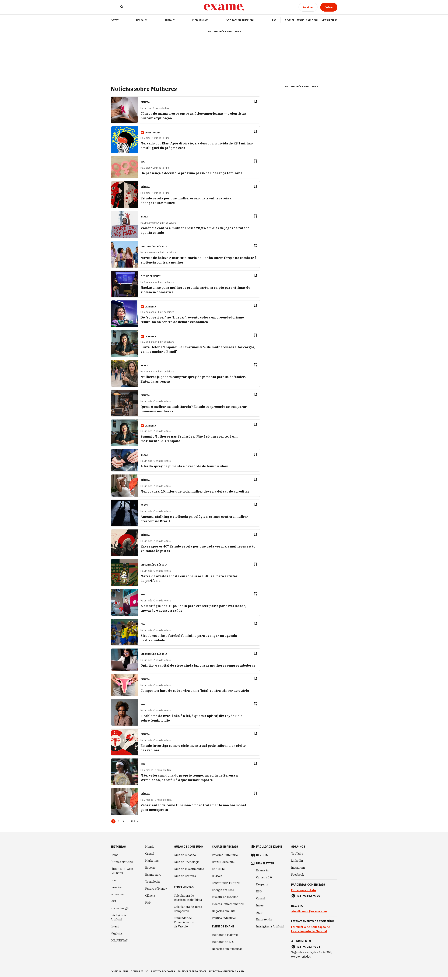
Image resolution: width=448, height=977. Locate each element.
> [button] (137, 821)
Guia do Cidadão (185, 855)
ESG (274, 20)
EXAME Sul (219, 869)
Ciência (150, 895)
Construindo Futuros (226, 883)
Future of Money (156, 888)
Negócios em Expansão (227, 949)
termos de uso (139, 971)
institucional (119, 971)
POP (148, 902)
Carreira (116, 887)
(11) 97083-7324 (308, 946)
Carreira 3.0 (264, 877)
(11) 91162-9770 (308, 896)
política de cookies (163, 971)
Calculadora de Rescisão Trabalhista (188, 898)
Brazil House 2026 (224, 862)
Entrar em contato (303, 890)
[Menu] (113, 7)
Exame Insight (120, 908)
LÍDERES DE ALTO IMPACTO (122, 871)
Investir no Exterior (225, 897)
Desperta (262, 884)
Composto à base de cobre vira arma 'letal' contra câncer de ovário (195, 691)
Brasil (114, 880)
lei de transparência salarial (227, 971)
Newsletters (329, 20)
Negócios (142, 20)
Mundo (149, 846)
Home (114, 855)
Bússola (162, 246)
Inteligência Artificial (240, 20)
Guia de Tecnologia (187, 862)
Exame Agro (153, 874)
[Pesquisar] (122, 7)
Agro (259, 912)
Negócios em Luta (224, 911)
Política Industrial (224, 918)
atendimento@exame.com (309, 911)
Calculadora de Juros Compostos (188, 909)
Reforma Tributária (225, 855)
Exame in (262, 870)
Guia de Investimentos (189, 869)
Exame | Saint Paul (308, 20)
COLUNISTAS (119, 940)
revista (262, 855)
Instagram (298, 867)
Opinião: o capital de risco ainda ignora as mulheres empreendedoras (198, 665)
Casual (149, 853)
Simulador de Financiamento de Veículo (184, 922)
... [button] (128, 821)
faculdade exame (269, 846)
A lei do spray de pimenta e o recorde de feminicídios (184, 466)
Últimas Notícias (122, 862)
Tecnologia (152, 881)
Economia (117, 894)
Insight (170, 20)
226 (133, 821)
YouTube (297, 853)
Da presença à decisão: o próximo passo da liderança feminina (191, 173)
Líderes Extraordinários (228, 904)
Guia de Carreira (185, 876)
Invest (115, 926)
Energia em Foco (223, 890)
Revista (289, 20)
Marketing (152, 860)
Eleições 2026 (200, 20)
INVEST (115, 20)
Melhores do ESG (223, 942)
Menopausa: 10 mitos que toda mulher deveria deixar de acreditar (195, 491)
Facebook (297, 874)
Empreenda (264, 919)
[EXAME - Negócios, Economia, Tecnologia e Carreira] (224, 7)
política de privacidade (192, 971)
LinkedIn (297, 860)
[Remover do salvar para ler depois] (255, 101)
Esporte (150, 867)
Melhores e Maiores (225, 935)
